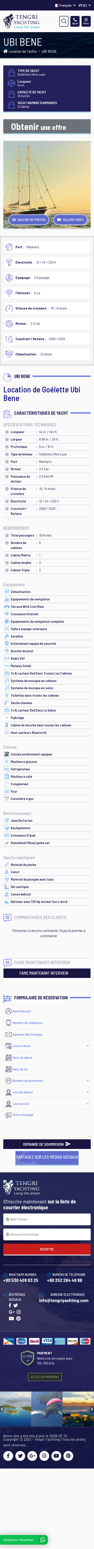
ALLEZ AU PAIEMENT (45, 1377)
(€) (84, 5)
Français (65, 5)
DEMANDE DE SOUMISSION (43, 1144)
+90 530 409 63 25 (20, 1280)
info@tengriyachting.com (64, 1300)
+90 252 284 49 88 (64, 1280)
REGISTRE (47, 1249)
